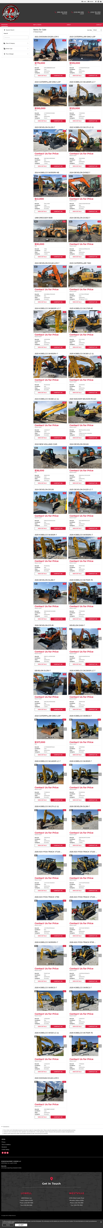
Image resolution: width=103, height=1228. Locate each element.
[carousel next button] (65, 49)
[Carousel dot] (47, 58)
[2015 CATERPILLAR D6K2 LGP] (85, 50)
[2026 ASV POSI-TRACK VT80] (50, 910)
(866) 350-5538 (62, 12)
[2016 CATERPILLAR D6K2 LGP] (50, 729)
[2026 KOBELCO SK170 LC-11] (50, 819)
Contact (99, 24)
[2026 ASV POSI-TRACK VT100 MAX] (50, 865)
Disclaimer (4, 1147)
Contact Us (58, 75)
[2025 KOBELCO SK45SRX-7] (50, 367)
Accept (21, 1225)
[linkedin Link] (101, 1)
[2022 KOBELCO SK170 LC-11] (85, 140)
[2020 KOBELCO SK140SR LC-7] (85, 95)
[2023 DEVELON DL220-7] (50, 140)
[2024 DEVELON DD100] (85, 457)
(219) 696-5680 (79, 12)
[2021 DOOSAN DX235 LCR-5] (50, 50)
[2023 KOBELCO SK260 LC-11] (50, 412)
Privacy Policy (11, 1222)
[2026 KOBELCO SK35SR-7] (85, 774)
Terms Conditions (6, 1144)
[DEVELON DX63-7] (85, 638)
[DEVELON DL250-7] (50, 684)
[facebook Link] (96, 1)
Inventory (4, 24)
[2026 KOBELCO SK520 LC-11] (50, 1046)
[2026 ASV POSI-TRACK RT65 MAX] (85, 955)
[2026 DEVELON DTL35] (50, 638)
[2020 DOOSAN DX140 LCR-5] (50, 1091)
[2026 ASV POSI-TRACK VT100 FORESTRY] (85, 910)
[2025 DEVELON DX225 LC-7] (85, 502)
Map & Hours (37, 24)
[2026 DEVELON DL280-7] (50, 593)
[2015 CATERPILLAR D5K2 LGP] (50, 95)
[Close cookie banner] (101, 1222)
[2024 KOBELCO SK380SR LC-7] (50, 321)
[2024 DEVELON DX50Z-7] (85, 185)
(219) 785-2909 (95, 12)
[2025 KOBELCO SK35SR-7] (50, 548)
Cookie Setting (5, 1149)
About (69, 24)
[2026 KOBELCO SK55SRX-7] (85, 548)
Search (6, 33)
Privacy (3, 1142)
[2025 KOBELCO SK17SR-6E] (85, 321)
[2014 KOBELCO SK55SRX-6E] (50, 185)
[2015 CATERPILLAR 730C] (85, 276)
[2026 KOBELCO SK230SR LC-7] (85, 684)
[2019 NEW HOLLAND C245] (50, 457)
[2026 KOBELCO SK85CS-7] (85, 729)
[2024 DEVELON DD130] (50, 502)
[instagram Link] (98, 1)
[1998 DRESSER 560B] (50, 231)
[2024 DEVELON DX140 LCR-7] (50, 276)
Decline (8, 1225)
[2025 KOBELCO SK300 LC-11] (85, 367)
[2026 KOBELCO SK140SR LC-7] (50, 774)
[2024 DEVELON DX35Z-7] (85, 231)
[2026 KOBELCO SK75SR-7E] (85, 593)
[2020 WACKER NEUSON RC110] (85, 412)
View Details (42, 75)
